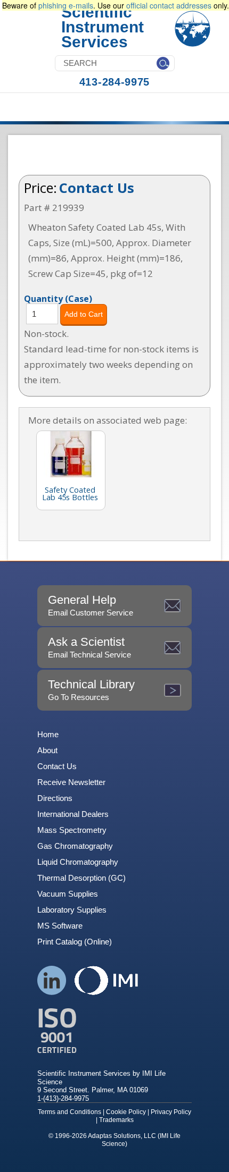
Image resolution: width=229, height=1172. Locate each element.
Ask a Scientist (89, 647)
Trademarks (116, 1120)
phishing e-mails (65, 5)
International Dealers (73, 814)
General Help (90, 605)
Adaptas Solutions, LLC (122, 1136)
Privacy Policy (171, 1112)
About (47, 750)
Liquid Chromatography (77, 861)
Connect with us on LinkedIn (52, 980)
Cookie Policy (126, 1112)
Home (48, 734)
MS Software (60, 925)
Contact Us (96, 188)
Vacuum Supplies (67, 893)
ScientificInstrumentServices (102, 26)
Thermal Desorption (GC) (81, 877)
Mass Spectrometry (72, 829)
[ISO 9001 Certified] (114, 1030)
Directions (54, 798)
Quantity (58, 298)
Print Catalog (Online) (74, 941)
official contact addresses (168, 5)
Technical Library (91, 690)
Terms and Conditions (69, 1112)
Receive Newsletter (71, 782)
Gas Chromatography (75, 845)
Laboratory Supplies (72, 909)
